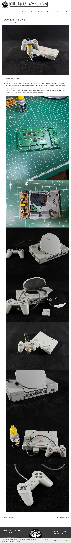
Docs (32, 12)
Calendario (60, 12)
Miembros (50, 12)
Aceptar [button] (66, 540)
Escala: (8, 81)
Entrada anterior (7, 517)
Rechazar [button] (55, 540)
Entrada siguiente (63, 517)
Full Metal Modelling (5, 7)
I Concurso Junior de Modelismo (11, 23)
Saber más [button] (46, 540)
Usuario (15, 12)
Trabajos (24, 12)
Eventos (40, 12)
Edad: (7, 78)
